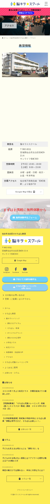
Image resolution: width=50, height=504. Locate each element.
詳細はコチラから (26, 13)
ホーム (7, 308)
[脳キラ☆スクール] (25, 4)
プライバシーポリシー (25, 490)
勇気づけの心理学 (14, 338)
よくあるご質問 (11, 367)
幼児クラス (10, 347)
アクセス (9, 357)
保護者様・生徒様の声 (14, 352)
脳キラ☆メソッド (13, 318)
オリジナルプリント (15, 333)
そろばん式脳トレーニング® (16, 362)
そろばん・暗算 (13, 328)
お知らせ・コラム (12, 373)
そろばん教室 (10, 314)
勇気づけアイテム (14, 323)
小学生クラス (11, 342)
